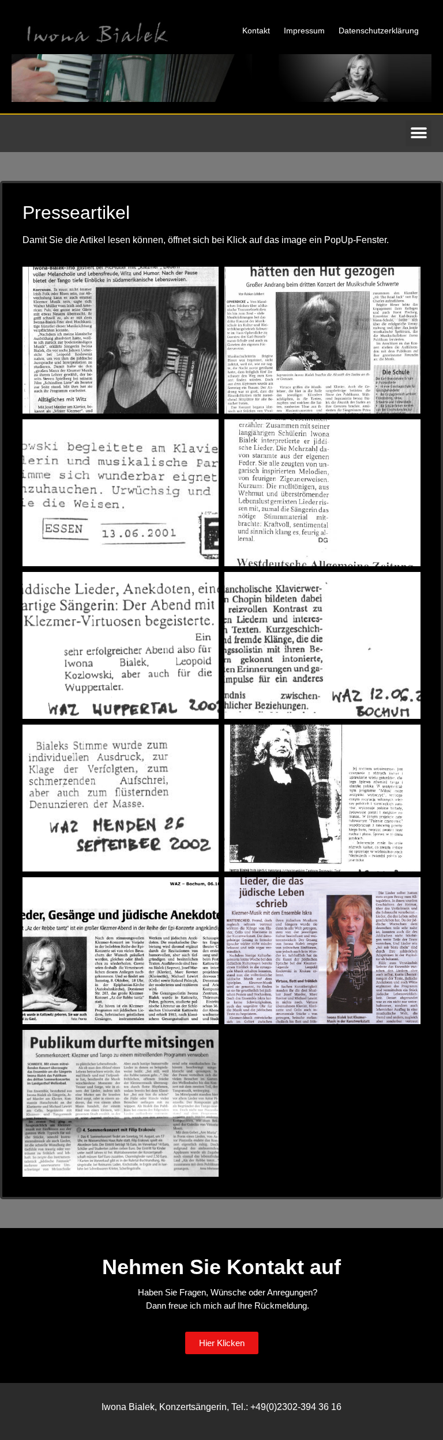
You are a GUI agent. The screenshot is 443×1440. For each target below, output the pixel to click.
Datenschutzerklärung (379, 30)
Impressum (304, 30)
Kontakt (256, 30)
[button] (418, 133)
